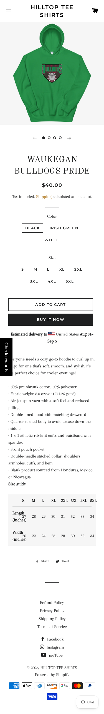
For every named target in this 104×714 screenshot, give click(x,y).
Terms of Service (52, 626)
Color (52, 216)
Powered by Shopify (52, 674)
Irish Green (64, 228)
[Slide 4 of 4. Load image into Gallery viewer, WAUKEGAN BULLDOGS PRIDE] (60, 138)
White (51, 240)
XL (62, 269)
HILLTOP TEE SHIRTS (52, 11)
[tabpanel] (52, 73)
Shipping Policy (52, 618)
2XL (78, 269)
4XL (52, 281)
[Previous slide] (35, 138)
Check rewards (6, 357)
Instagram (54, 647)
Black (32, 228)
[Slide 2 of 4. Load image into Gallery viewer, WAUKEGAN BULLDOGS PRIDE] (49, 138)
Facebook (55, 639)
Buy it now (50, 319)
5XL (70, 281)
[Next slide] (69, 138)
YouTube (55, 655)
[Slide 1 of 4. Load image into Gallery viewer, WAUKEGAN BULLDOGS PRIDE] (44, 138)
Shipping (44, 196)
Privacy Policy (52, 610)
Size (52, 257)
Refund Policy (52, 602)
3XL (34, 281)
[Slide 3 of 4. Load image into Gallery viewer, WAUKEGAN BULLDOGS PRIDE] (55, 138)
